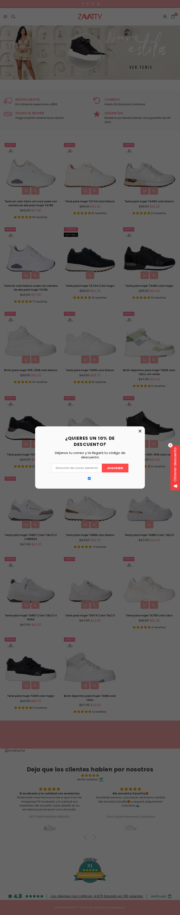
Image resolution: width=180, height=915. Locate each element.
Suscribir (115, 468)
